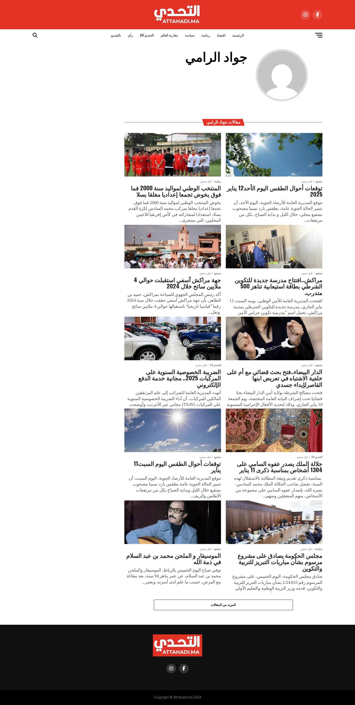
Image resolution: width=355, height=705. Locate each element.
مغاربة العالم (169, 35)
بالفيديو (116, 35)
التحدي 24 (147, 35)
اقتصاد (221, 35)
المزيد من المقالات (223, 605)
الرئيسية (238, 35)
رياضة (205, 35)
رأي (130, 35)
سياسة (190, 35)
